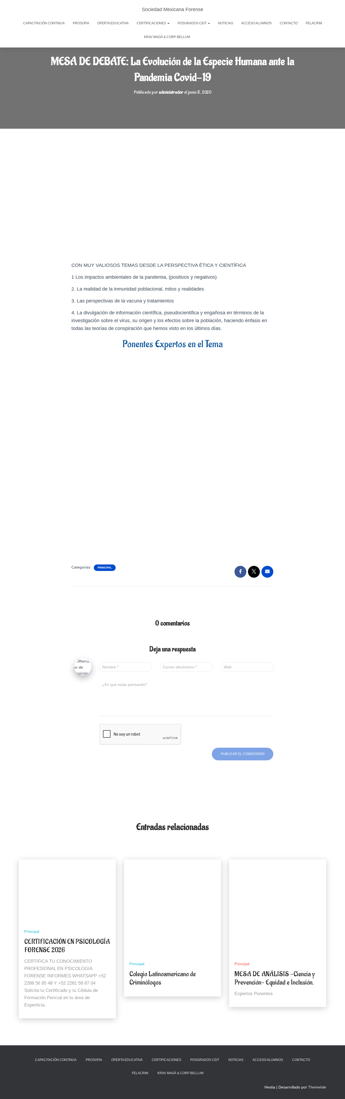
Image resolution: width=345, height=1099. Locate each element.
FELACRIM (314, 23)
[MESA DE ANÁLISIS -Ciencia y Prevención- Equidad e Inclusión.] (277, 908)
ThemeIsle (317, 1087)
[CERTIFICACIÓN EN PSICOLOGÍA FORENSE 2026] (67, 891)
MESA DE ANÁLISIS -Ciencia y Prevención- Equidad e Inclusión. (274, 978)
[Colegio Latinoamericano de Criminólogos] (172, 908)
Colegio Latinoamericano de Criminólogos (162, 978)
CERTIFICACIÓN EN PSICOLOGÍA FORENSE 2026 (67, 945)
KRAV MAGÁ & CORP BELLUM (167, 37)
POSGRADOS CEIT (192, 23)
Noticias (225, 23)
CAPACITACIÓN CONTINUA (44, 23)
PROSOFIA (81, 23)
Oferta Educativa (113, 23)
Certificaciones (152, 23)
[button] (168, 23)
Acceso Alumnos (256, 23)
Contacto (289, 23)
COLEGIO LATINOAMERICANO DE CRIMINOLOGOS (199, 37)
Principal (105, 567)
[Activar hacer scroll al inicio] (334, 1088)
